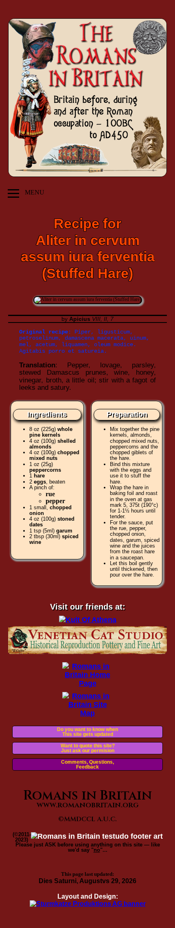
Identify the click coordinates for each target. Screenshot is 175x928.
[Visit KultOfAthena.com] (87, 620)
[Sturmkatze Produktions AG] (88, 903)
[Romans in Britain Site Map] (87, 713)
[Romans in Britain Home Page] (87, 683)
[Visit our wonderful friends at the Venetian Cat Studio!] (87, 651)
